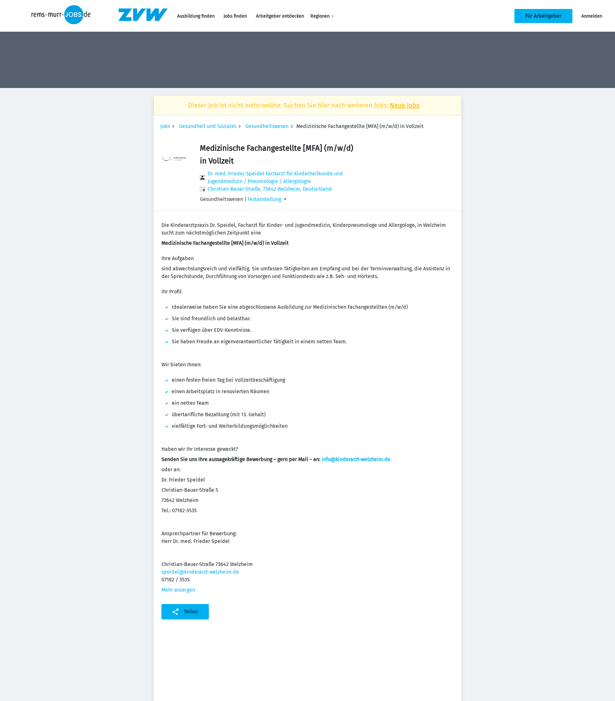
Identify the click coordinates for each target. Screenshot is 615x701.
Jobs (165, 126)
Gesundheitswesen (267, 126)
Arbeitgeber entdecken (280, 16)
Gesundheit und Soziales (207, 126)
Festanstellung (264, 199)
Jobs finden (235, 16)
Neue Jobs (404, 105)
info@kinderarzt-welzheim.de (356, 459)
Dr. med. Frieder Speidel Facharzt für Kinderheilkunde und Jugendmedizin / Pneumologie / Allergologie (275, 177)
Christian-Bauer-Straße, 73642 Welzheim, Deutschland (270, 189)
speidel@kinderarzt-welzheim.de (200, 572)
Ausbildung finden (196, 16)
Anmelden (591, 16)
